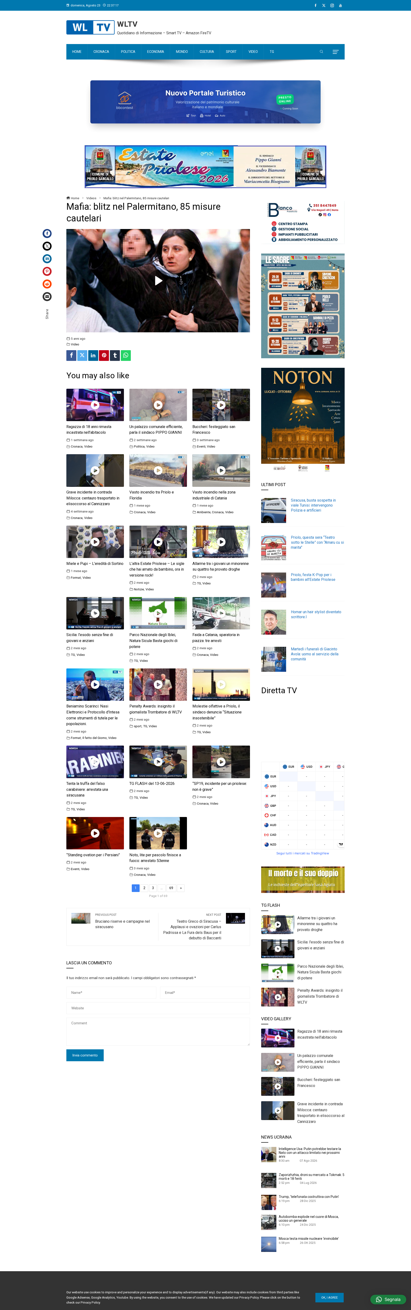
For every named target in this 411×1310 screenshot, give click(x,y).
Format (76, 577)
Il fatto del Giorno (95, 738)
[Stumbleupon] (47, 284)
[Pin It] (104, 355)
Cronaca (77, 446)
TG (199, 583)
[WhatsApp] (126, 355)
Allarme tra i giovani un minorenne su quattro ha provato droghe (317, 924)
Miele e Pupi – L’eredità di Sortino (94, 563)
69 (171, 888)
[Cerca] (321, 52)
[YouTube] (340, 5)
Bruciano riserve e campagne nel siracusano (122, 921)
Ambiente (203, 512)
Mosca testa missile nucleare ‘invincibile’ (309, 1238)
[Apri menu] (335, 51)
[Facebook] (315, 5)
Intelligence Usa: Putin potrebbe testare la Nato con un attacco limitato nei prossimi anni (310, 1152)
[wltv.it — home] (90, 27)
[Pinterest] (47, 271)
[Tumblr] (115, 355)
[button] (388, 1299)
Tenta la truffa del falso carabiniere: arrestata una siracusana (87, 789)
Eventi (201, 446)
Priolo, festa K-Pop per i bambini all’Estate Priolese (313, 577)
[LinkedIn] (47, 258)
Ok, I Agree (329, 1297)
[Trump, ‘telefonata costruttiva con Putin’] (268, 1202)
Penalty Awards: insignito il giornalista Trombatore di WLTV (319, 996)
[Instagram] (332, 5)
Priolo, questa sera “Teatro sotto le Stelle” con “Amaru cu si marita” (317, 542)
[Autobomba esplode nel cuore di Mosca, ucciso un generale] (268, 1222)
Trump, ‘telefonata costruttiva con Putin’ (309, 1197)
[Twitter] (47, 246)
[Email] (47, 296)
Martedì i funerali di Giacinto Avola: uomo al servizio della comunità (314, 654)
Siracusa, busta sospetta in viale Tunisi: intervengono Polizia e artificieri (313, 505)
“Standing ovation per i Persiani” (93, 855)
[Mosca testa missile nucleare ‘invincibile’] (268, 1244)
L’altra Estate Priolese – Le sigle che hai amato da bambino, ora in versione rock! (156, 569)
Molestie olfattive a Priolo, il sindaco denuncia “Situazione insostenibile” (217, 712)
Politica (139, 446)
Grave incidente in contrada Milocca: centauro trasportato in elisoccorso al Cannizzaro (92, 498)
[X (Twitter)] (324, 5)
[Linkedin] (93, 355)
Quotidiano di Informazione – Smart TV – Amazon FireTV (164, 33)
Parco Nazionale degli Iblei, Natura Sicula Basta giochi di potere (153, 641)
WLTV (127, 24)
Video (75, 344)
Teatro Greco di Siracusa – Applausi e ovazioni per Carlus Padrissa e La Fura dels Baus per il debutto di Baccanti (192, 926)
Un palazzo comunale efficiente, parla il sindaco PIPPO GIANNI (318, 1061)
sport (138, 726)
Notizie (139, 589)
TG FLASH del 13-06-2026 (152, 783)
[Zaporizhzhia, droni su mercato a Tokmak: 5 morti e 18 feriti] (268, 1180)
